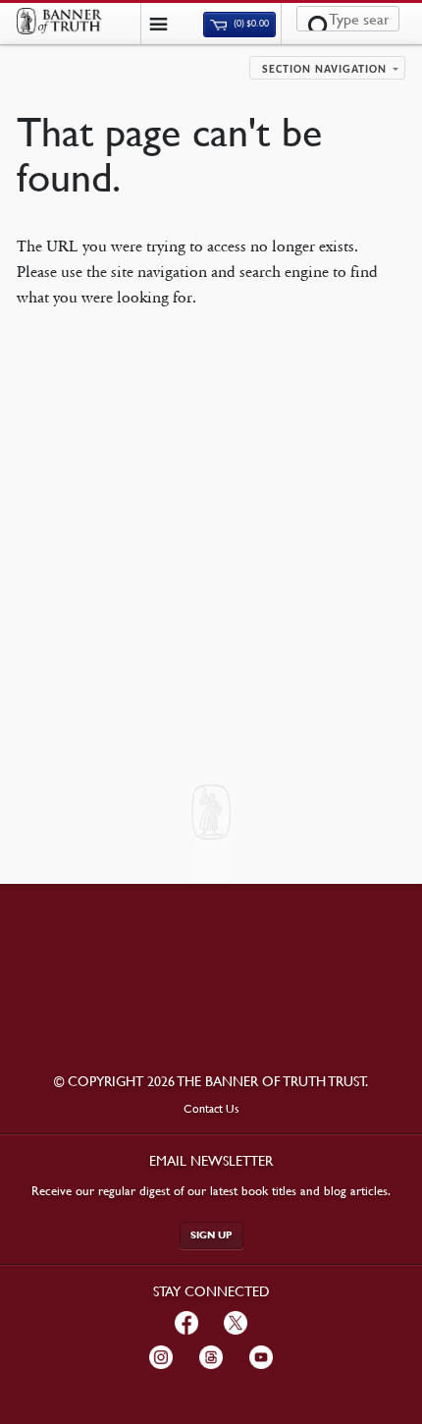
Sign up (211, 1235)
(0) (250, 24)
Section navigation (324, 70)
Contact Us (211, 1108)
